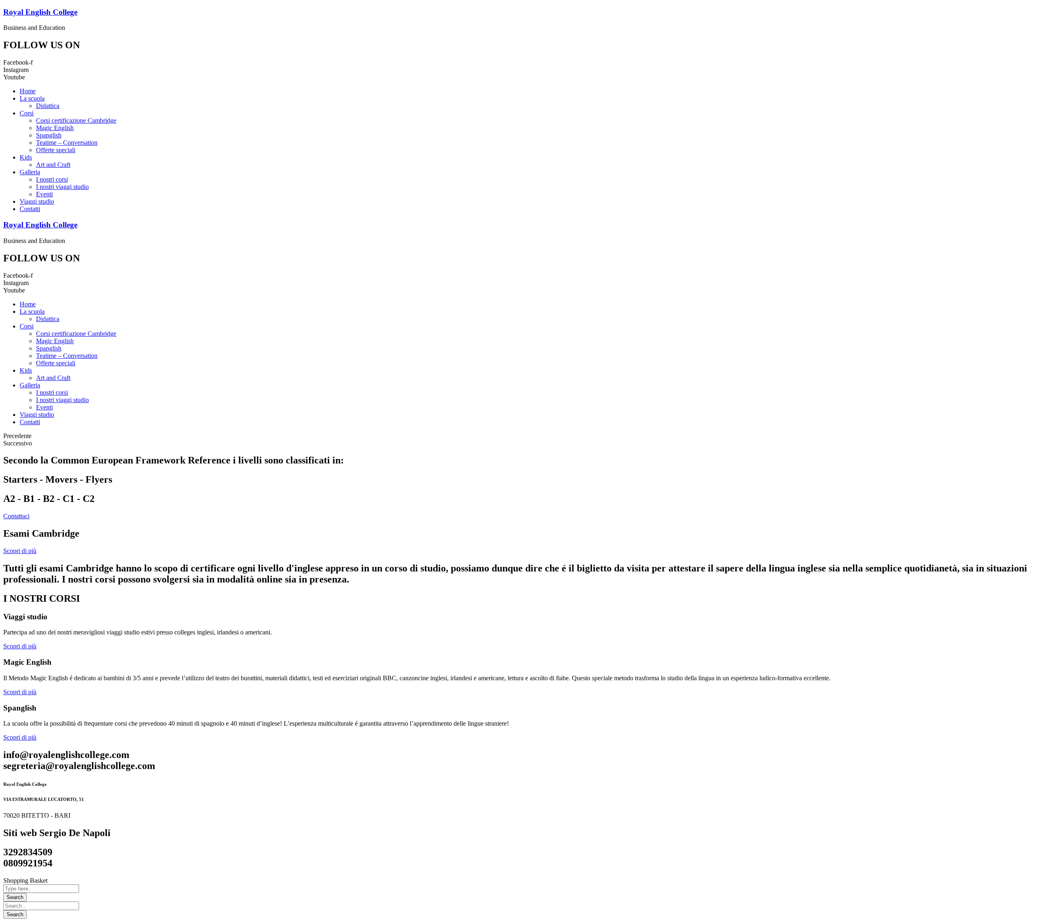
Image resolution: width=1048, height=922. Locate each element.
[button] (16, 516)
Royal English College (40, 12)
